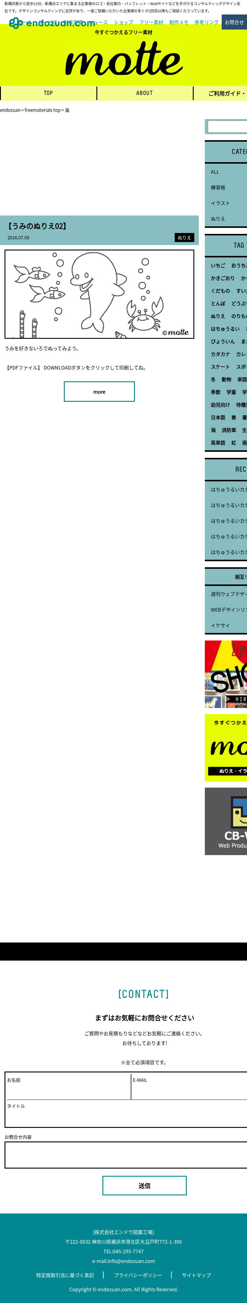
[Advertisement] (99, 167)
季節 (215, 391)
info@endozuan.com (131, 1260)
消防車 (229, 429)
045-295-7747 (128, 1251)
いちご (218, 265)
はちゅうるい (225, 328)
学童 (231, 391)
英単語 (218, 442)
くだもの (220, 290)
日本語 (218, 417)
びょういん (223, 341)
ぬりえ (184, 237)
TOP (49, 93)
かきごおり (223, 278)
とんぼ (218, 303)
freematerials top (43, 110)
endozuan (10, 110)
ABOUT (145, 93)
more (99, 391)
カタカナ (220, 353)
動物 (226, 379)
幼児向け (220, 404)
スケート (220, 366)
